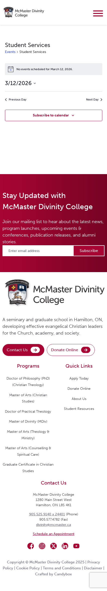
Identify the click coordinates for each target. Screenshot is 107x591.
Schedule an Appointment (53, 534)
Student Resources (79, 409)
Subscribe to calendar (51, 115)
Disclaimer (93, 568)
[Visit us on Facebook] (30, 546)
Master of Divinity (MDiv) (28, 421)
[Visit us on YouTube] (76, 546)
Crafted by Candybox (53, 574)
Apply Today (79, 378)
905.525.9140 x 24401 (47, 514)
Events (10, 52)
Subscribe (89, 250)
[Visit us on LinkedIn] (65, 546)
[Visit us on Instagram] (42, 546)
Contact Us (17, 349)
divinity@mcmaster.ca (53, 525)
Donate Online (64, 349)
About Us (79, 399)
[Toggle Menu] (98, 13)
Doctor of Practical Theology (28, 411)
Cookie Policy (28, 568)
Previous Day (17, 99)
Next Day (92, 99)
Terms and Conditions (62, 568)
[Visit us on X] (53, 546)
